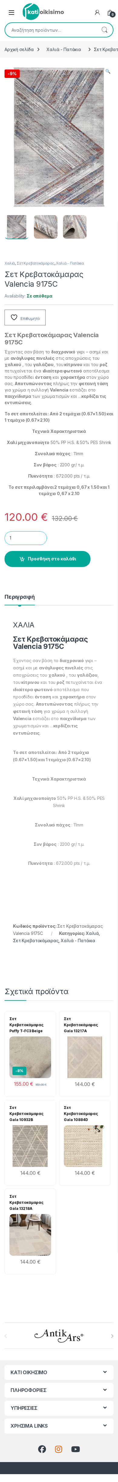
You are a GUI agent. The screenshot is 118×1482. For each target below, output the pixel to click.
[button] (107, 71)
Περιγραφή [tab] (20, 597)
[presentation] (112, 1336)
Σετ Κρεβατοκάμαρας (35, 263)
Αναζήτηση (104, 30)
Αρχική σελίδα (19, 49)
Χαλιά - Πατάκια (64, 49)
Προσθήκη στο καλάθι (52, 558)
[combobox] (50, 30)
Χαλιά (10, 263)
